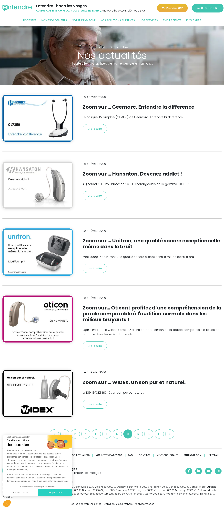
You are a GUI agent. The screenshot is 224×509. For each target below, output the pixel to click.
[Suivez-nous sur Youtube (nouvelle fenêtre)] (208, 471)
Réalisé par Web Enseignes (85, 504)
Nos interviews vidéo (108, 455)
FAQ (130, 455)
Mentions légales (167, 455)
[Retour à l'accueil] (17, 8)
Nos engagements (54, 20)
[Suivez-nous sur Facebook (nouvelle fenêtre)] (188, 471)
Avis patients (172, 20)
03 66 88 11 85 (209, 8)
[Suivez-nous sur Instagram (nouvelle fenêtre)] (218, 471)
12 (117, 434)
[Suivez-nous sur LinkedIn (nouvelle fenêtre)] (198, 471)
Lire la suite (95, 129)
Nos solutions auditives (118, 20)
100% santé (193, 20)
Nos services (149, 20)
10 (96, 434)
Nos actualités (80, 455)
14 (138, 434)
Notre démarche (84, 20)
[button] (7, 503)
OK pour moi (55, 492)
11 (107, 434)
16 (159, 434)
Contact (145, 455)
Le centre (29, 20)
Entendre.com (193, 455)
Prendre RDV (174, 8)
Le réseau (213, 455)
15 (149, 434)
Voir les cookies (20, 492)
